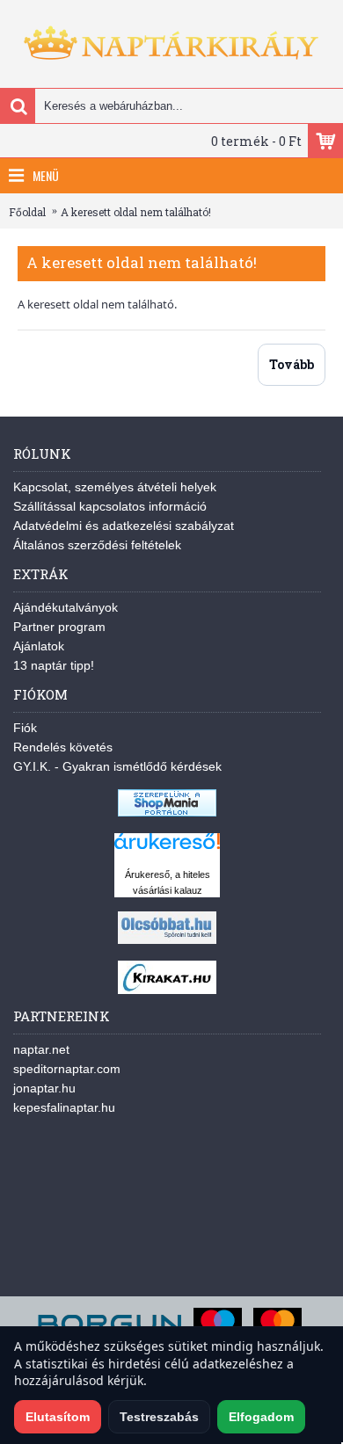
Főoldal (27, 212)
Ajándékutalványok (65, 607)
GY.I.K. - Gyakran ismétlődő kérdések (117, 766)
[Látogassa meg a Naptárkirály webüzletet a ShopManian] (167, 812)
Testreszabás (159, 1417)
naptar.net (41, 1049)
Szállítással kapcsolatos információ (110, 506)
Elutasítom (58, 1417)
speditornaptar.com (66, 1069)
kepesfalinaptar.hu (64, 1107)
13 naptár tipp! (53, 665)
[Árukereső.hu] (167, 849)
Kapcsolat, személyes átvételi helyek (114, 487)
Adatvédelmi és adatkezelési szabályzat (123, 526)
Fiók (25, 728)
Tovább (291, 364)
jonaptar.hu (44, 1088)
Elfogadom (261, 1417)
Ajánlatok (38, 646)
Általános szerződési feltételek (97, 545)
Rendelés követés (63, 747)
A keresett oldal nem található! (136, 212)
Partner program (59, 627)
